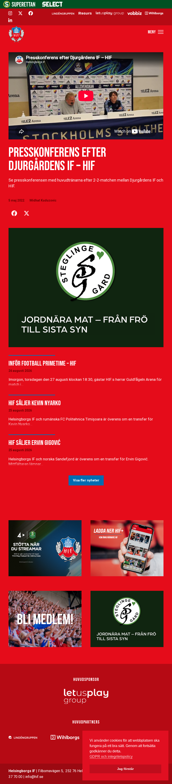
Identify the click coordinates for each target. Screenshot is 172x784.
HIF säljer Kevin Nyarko (35, 403)
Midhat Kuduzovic (43, 200)
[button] (155, 32)
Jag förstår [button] (125, 769)
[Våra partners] (106, 13)
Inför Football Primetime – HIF (42, 364)
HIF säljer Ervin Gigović (34, 443)
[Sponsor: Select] (52, 6)
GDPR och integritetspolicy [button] (111, 756)
